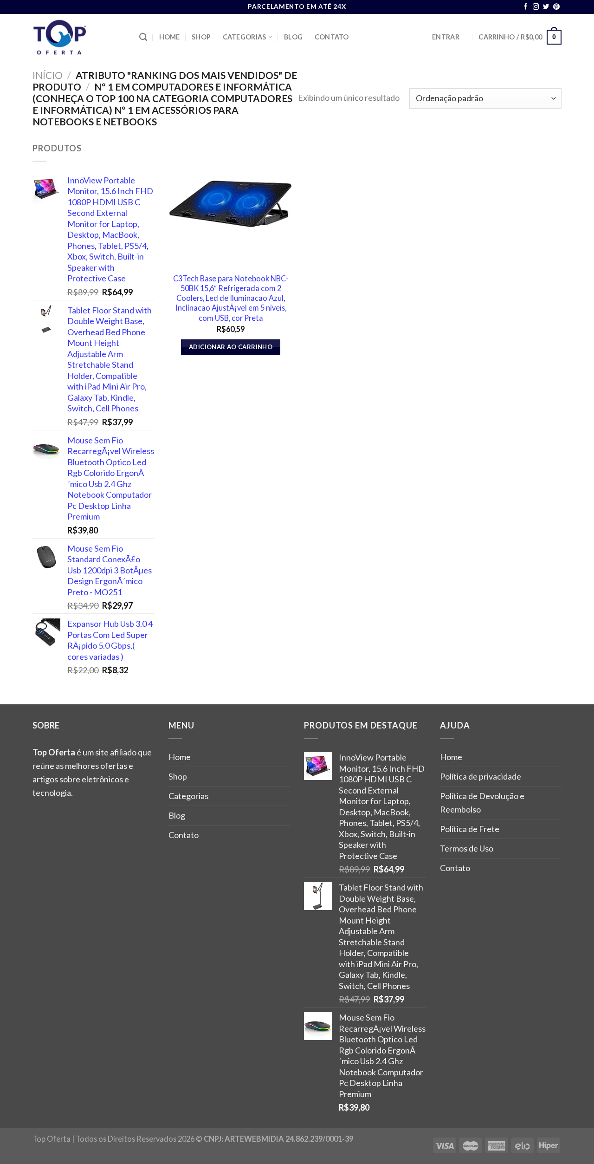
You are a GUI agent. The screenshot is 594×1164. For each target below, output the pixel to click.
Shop (201, 37)
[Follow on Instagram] (536, 7)
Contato (332, 37)
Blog (293, 37)
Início (47, 75)
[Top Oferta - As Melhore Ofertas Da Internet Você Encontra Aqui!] (78, 37)
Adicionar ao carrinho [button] (230, 347)
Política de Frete (469, 829)
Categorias (244, 37)
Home (169, 37)
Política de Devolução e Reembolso (482, 802)
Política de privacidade (480, 776)
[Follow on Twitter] (546, 7)
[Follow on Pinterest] (556, 7)
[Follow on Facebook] (526, 7)
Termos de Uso (466, 848)
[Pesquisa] (143, 37)
